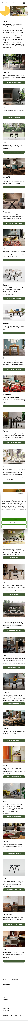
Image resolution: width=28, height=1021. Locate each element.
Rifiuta (14, 526)
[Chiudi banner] (26, 493)
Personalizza (13, 522)
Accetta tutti (14, 519)
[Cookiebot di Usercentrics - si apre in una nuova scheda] (17, 493)
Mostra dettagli (20, 515)
